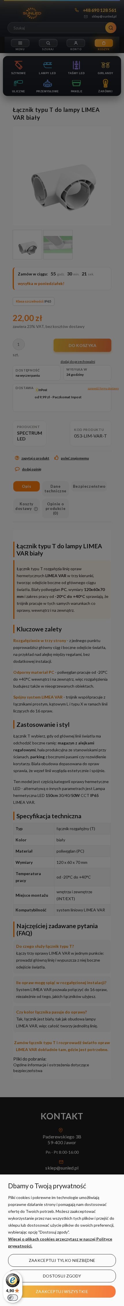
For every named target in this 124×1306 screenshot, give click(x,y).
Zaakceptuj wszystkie (62, 1291)
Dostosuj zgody (62, 1275)
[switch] (12, 1297)
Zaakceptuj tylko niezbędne (62, 1260)
